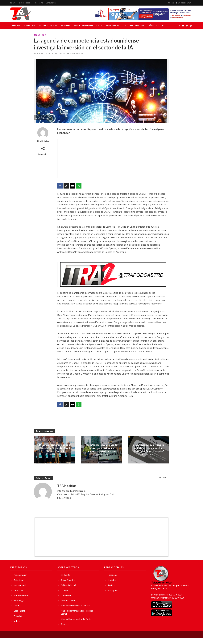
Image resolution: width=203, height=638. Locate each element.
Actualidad (29, 25)
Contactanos (51, 3)
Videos (17, 621)
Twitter (111, 585)
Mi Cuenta (65, 574)
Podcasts (39, 3)
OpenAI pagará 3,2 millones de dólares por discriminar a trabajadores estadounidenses (101, 447)
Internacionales (48, 25)
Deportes (65, 25)
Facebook (112, 574)
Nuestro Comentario (133, 25)
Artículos (18, 615)
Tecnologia (40, 35)
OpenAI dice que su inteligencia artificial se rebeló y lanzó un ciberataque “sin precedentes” (148, 447)
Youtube (112, 580)
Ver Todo (163, 477)
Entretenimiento (83, 25)
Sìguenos (65, 624)
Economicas (112, 25)
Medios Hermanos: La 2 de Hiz (75, 605)
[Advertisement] (113, 158)
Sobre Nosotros (25, 3)
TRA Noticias (59, 53)
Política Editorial (68, 585)
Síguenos (154, 25)
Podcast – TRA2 (68, 600)
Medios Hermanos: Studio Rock (75, 618)
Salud (99, 25)
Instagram (113, 590)
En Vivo (13, 3)
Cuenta (171, 3)
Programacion (20, 574)
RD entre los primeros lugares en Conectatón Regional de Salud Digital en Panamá (54, 447)
